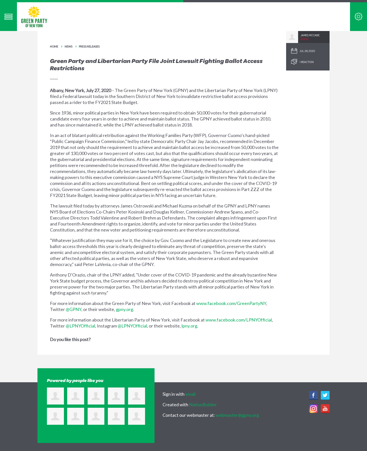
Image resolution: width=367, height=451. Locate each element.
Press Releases (89, 46)
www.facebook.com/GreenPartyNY (231, 303)
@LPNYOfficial (80, 325)
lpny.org (189, 325)
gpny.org (124, 309)
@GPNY (73, 309)
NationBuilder (203, 404)
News (68, 46)
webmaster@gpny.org (237, 415)
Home (54, 46)
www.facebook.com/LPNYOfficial (238, 319)
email (190, 394)
